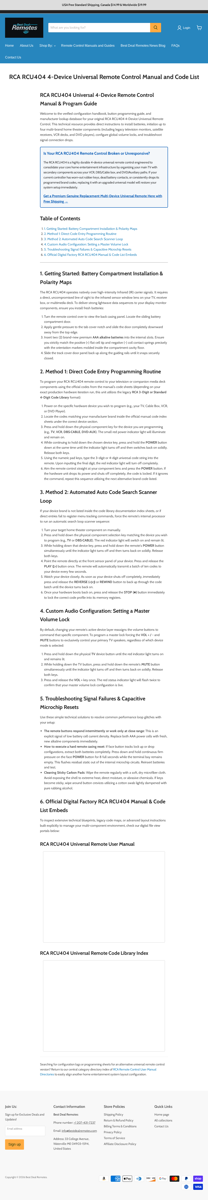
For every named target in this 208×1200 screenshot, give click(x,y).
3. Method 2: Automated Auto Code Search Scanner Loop (83, 239)
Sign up (14, 1144)
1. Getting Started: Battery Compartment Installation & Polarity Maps (90, 229)
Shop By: (46, 45)
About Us (26, 45)
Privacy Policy (113, 1132)
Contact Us (13, 57)
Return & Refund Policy (118, 1120)
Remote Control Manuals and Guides (88, 45)
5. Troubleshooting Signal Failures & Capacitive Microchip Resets (87, 249)
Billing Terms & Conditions (120, 1126)
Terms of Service (114, 1138)
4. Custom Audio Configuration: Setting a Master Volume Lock (86, 244)
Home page (161, 1114)
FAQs (175, 45)
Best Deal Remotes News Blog (143, 45)
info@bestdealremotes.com (79, 1131)
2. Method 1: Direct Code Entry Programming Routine (80, 234)
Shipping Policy (113, 1114)
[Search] (155, 27)
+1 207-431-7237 (84, 1122)
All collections (163, 1120)
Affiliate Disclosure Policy (120, 1144)
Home (9, 45)
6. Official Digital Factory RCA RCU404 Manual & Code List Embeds (90, 255)
